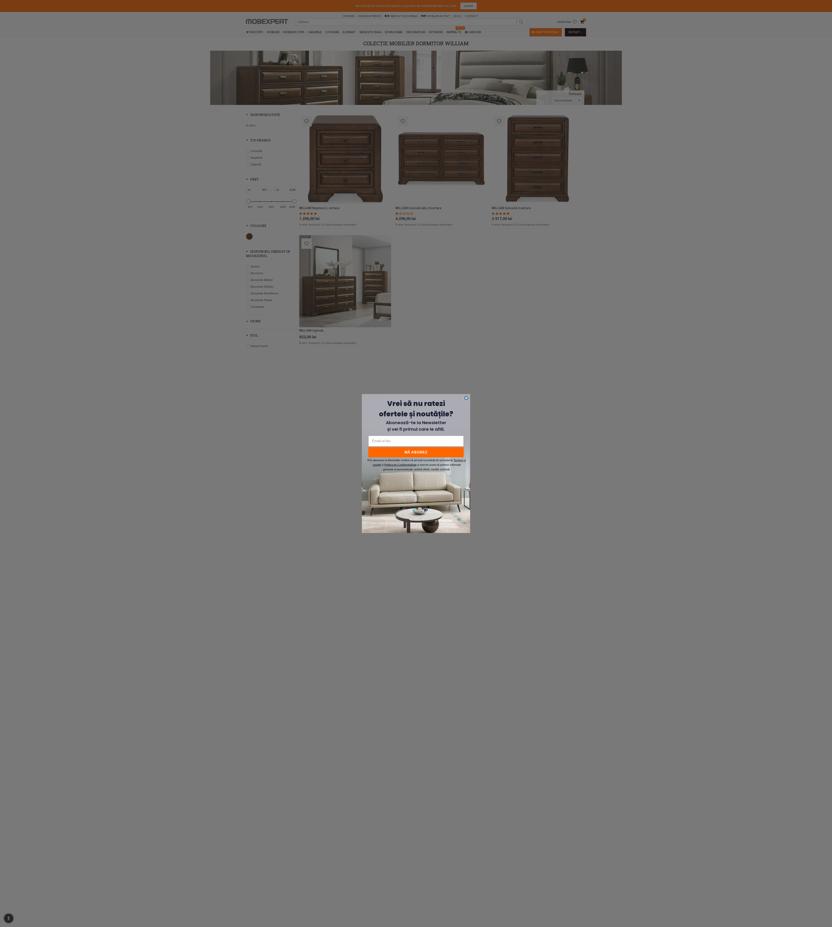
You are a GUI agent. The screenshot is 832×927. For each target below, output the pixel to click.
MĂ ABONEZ (416, 452)
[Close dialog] (466, 398)
